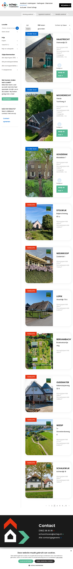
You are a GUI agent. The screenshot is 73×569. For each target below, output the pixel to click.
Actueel (23, 7)
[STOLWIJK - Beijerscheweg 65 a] (39, 222)
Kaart (28, 29)
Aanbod (23, 3)
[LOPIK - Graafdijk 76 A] (39, 308)
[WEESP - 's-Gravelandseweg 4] (39, 437)
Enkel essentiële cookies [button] (45, 561)
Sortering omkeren (70, 29)
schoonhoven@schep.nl (51, 534)
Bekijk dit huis (61, 74)
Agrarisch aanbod (44, 14)
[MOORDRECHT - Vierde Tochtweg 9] (39, 115)
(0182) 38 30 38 (46, 530)
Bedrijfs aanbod (61, 14)
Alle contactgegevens (50, 537)
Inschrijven (7, 99)
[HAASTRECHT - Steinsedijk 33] (39, 57)
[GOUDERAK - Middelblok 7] (39, 172)
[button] (36, 565)
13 (66, 506)
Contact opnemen (6, 120)
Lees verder (59, 557)
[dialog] (36, 559)
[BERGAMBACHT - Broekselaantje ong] (39, 351)
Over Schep (31, 7)
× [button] (71, 551)
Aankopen (31, 3)
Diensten (49, 3)
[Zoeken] (17, 28)
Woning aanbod (28, 14)
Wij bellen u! (66, 5)
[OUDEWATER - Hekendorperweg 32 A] (39, 394)
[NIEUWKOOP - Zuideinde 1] (39, 265)
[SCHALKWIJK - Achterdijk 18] (39, 480)
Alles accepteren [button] (25, 561)
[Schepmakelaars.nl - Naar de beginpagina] (10, 5)
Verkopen (41, 3)
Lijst (27, 25)
